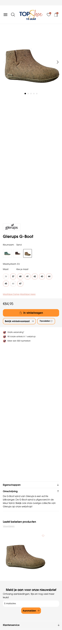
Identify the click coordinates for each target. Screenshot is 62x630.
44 (49, 276)
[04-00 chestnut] (17, 253)
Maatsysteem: (10, 264)
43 (42, 276)
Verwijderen (9, 526)
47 (20, 283)
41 (27, 276)
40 (20, 276)
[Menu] (5, 14)
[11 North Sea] (7, 253)
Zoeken (3, 25)
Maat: (6, 269)
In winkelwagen (33, 312)
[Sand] (27, 253)
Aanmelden (29, 610)
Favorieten (45, 321)
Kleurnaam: (8, 244)
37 (13, 276)
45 (6, 283)
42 (35, 276)
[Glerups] (11, 227)
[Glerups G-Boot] (25, 554)
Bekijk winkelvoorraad (17, 321)
